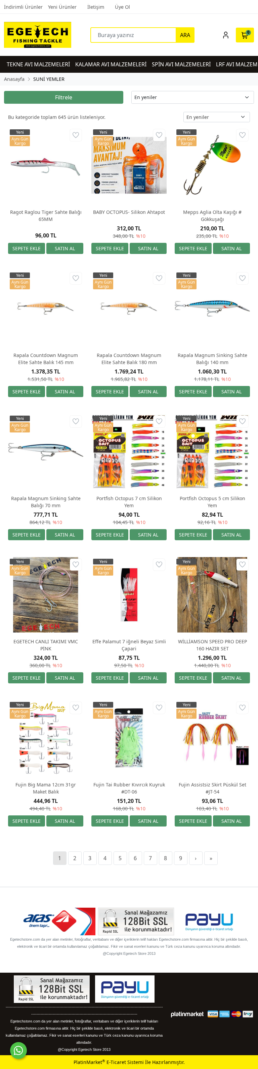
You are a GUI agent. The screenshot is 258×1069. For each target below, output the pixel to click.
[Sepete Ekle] (26, 248)
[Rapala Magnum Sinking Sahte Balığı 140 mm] (212, 308)
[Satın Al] (64, 248)
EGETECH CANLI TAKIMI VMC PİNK (45, 645)
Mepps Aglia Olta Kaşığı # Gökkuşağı (212, 215)
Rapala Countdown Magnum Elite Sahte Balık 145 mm (45, 358)
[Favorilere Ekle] (76, 135)
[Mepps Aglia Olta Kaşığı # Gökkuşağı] (212, 165)
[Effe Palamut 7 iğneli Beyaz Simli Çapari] (129, 595)
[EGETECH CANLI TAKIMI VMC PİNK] (45, 595)
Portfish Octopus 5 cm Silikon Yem (212, 502)
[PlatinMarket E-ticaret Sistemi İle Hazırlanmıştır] (187, 1013)
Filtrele (63, 97)
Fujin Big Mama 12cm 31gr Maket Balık (45, 788)
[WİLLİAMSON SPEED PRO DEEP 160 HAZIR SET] (212, 595)
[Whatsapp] (18, 1050)
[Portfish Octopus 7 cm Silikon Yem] (129, 451)
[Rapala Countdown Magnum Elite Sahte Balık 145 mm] (45, 308)
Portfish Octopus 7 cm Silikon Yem (129, 502)
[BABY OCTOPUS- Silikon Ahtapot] (129, 165)
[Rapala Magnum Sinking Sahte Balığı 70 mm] (45, 451)
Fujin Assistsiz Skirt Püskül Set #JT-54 (212, 788)
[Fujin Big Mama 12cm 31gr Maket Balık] (45, 738)
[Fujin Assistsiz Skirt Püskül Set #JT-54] (212, 738)
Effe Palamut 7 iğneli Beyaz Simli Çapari (129, 645)
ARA (185, 35)
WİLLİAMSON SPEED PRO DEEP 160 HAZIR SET (212, 645)
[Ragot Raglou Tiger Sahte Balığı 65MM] (45, 165)
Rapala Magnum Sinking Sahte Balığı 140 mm (212, 358)
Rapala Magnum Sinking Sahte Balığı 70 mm (46, 502)
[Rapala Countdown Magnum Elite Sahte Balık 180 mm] (129, 308)
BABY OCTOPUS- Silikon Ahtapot (129, 212)
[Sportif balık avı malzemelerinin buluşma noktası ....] (35, 35)
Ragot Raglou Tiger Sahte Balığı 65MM (46, 215)
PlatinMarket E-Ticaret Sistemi (109, 1062)
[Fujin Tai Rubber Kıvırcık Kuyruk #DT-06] (129, 738)
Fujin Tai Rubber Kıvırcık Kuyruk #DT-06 (129, 788)
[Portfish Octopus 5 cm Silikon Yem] (212, 451)
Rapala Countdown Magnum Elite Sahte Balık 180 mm (129, 358)
